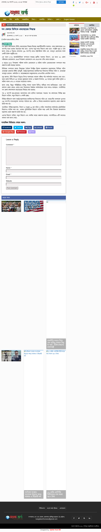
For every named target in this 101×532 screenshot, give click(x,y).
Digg (29, 128)
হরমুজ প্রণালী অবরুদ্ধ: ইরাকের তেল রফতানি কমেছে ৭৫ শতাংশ (87, 44)
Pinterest (22, 132)
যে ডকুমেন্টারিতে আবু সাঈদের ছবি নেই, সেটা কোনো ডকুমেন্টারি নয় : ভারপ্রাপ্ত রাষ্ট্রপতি (11, 355)
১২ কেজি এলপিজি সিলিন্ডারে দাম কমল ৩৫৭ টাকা (55, 494)
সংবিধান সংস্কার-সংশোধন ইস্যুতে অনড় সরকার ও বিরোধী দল (33, 494)
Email (8, 174)
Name (8, 168)
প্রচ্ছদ (4, 19)
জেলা (58, 19)
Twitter (19, 128)
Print (32, 132)
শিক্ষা (33, 19)
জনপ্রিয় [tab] (91, 25)
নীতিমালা (42, 508)
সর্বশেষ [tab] (76, 25)
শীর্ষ (10, 19)
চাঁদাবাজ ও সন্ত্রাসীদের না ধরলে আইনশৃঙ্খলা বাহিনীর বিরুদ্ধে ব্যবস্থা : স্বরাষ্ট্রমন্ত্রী (11, 206)
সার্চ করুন (61, 2)
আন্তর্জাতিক (25, 19)
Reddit (49, 128)
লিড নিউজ (22, 25)
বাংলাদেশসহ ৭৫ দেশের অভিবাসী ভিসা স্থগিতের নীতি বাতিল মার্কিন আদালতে (33, 206)
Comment (10, 145)
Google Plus (9, 132)
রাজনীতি (41, 19)
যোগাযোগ (62, 508)
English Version (69, 19)
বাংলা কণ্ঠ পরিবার (52, 508)
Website (9, 181)
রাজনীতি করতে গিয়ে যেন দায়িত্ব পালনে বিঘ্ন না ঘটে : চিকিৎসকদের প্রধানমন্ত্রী (55, 343)
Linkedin (39, 128)
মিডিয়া (50, 19)
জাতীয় (17, 19)
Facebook (7, 128)
